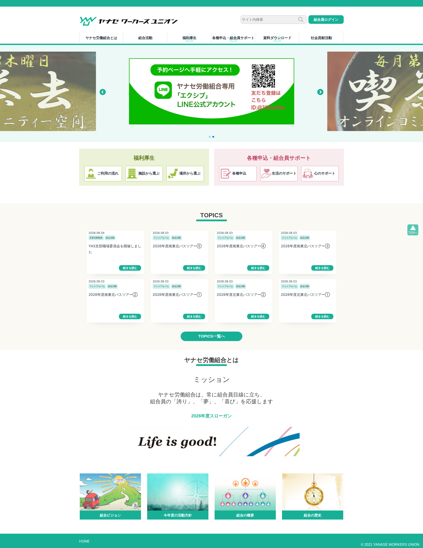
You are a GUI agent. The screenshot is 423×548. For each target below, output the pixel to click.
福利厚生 (189, 38)
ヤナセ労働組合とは (101, 38)
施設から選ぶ (149, 173)
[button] (102, 92)
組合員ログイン (326, 19)
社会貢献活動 (321, 38)
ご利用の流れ (108, 173)
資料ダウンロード (277, 38)
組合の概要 (245, 515)
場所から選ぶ (189, 173)
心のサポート (324, 173)
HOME (84, 541)
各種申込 (239, 173)
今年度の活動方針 (178, 515)
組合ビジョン (110, 515)
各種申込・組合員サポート (233, 38)
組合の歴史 (312, 515)
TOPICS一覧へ (211, 336)
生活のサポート (284, 173)
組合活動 (145, 38)
